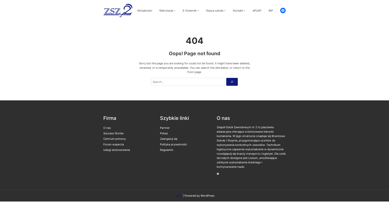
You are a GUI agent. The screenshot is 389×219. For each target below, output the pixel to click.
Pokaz (164, 133)
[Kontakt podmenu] (244, 10)
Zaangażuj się (168, 138)
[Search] (232, 82)
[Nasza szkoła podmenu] (225, 10)
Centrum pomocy (114, 138)
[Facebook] (283, 10)
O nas (107, 127)
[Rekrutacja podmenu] (174, 10)
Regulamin (166, 149)
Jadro (178, 195)
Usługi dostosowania (116, 149)
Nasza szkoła (214, 10)
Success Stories (113, 133)
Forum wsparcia (113, 144)
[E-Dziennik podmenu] (198, 10)
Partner (165, 127)
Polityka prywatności (173, 144)
